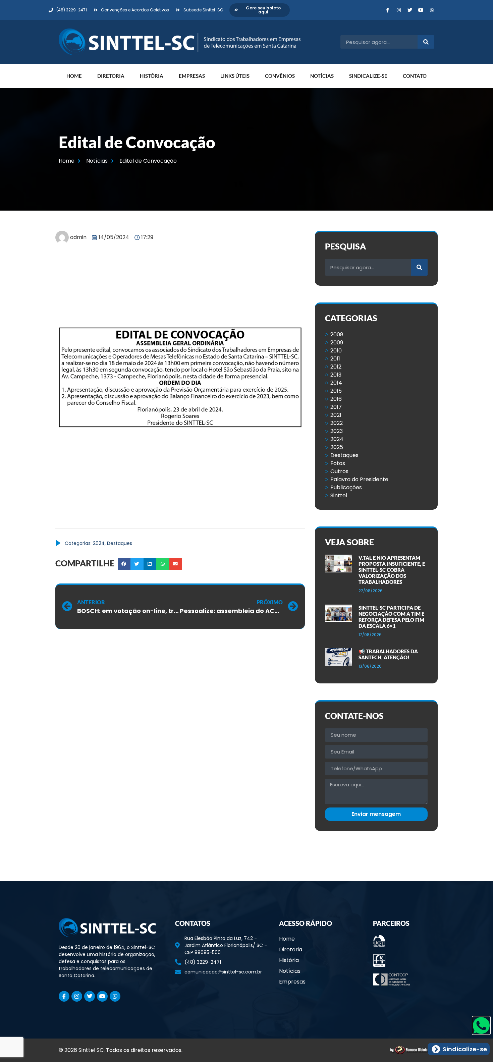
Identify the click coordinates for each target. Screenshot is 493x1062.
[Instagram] (398, 10)
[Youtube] (421, 10)
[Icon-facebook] (387, 10)
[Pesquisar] (426, 42)
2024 (99, 543)
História (151, 76)
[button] (124, 564)
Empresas (192, 76)
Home (74, 76)
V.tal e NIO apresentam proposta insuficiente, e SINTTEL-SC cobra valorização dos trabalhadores (392, 570)
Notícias (322, 76)
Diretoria (110, 76)
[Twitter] (410, 10)
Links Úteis (235, 76)
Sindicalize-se (368, 76)
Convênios (280, 76)
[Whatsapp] (432, 10)
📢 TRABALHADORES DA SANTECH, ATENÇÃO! (388, 654)
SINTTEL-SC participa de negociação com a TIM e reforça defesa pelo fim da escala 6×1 (391, 617)
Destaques (119, 543)
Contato (415, 76)
